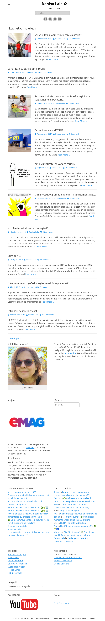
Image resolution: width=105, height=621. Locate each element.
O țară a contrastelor (18, 526)
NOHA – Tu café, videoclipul (73, 523)
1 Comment (74, 134)
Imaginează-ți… (15, 529)
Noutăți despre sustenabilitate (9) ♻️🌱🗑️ (28, 507)
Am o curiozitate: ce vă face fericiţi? (55, 164)
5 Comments (46, 72)
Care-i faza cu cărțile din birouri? (26, 68)
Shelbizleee (13, 557)
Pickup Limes (14, 569)
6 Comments (74, 38)
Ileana (57, 492)
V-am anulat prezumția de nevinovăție (78, 513)
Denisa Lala (60, 38)
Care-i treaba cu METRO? (49, 130)
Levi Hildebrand (15, 560)
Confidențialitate (58, 618)
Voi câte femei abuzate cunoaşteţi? (28, 228)
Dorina (57, 498)
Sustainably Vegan (16, 566)
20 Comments (43, 287)
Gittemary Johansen (17, 563)
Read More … (53, 59)
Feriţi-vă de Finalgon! (69, 510)
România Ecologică (17, 554)
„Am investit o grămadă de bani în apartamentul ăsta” (66, 194)
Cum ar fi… (14, 255)
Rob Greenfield (15, 573)
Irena (56, 504)
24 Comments (74, 103)
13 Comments (48, 314)
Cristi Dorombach (61, 603)
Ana (55, 513)
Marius (57, 532)
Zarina (57, 516)
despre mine (70, 353)
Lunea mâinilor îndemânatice (68, 557)
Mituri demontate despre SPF (22, 492)
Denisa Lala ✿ (54, 4)
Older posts (15, 338)
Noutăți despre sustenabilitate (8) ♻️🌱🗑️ (28, 510)
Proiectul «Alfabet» (63, 560)
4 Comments (48, 232)
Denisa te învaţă (61, 563)
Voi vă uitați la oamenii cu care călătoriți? (58, 35)
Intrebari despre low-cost (22, 311)
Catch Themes (89, 618)
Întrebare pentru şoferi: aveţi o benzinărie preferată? (39, 283)
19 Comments (71, 167)
